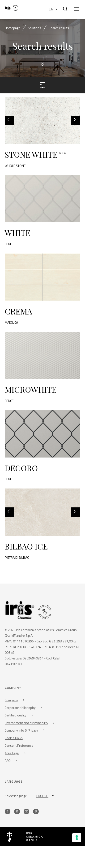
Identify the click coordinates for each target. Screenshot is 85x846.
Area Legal (12, 752)
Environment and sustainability (26, 722)
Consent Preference (19, 745)
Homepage (12, 27)
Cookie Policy (14, 737)
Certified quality (15, 715)
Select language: (16, 795)
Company (11, 700)
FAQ (8, 760)
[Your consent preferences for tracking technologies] (76, 837)
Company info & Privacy (21, 730)
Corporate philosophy (20, 707)
